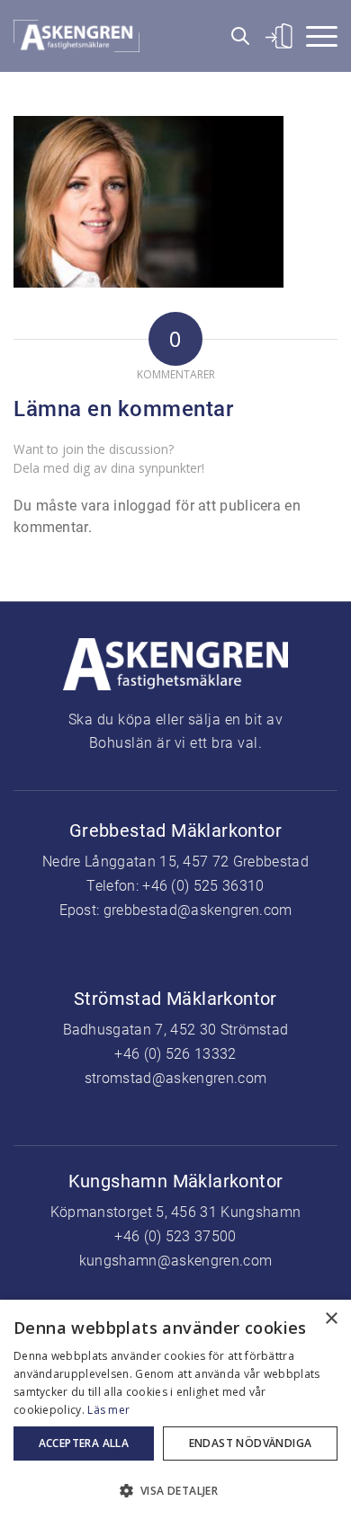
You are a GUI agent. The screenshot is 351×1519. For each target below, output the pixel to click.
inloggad (142, 505)
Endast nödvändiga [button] (250, 1443)
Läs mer (108, 1409)
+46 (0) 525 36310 (203, 885)
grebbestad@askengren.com (198, 910)
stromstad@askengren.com (175, 1078)
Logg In (275, 36)
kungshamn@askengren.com (175, 1260)
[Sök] (234, 36)
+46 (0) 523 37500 (175, 1236)
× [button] (331, 1319)
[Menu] (315, 36)
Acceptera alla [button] (84, 1443)
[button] (176, 1488)
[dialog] (175, 1409)
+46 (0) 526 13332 (175, 1053)
